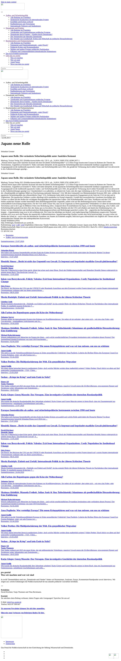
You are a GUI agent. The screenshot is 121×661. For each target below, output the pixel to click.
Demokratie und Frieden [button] (15, 95)
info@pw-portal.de (14, 602)
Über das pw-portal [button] (13, 123)
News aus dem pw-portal (19, 64)
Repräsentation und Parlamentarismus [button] (20, 108)
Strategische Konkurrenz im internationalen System (29, 20)
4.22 (13, 225)
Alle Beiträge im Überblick (20, 17)
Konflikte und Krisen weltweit (21, 22)
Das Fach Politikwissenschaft (17, 54)
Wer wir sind (15, 60)
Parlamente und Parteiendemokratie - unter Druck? (29, 45)
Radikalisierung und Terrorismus (22, 24)
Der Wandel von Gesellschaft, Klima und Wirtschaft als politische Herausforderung (41, 39)
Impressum (10, 641)
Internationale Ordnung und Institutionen (25, 26)
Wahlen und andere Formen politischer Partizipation (29, 49)
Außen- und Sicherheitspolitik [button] (17, 83)
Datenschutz (10, 644)
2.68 (18, 225)
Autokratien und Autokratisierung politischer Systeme (30, 32)
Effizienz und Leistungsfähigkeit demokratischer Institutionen (33, 51)
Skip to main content (8, 2)
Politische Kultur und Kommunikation (24, 47)
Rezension (9, 235)
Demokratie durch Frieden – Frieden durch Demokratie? (31, 34)
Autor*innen (15, 62)
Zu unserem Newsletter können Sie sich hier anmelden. (23, 609)
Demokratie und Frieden (15, 28)
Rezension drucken (8, 229)
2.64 (22, 225)
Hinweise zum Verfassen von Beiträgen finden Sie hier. (23, 613)
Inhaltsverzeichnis (110, 227)
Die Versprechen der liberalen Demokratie (26, 37)
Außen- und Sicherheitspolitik (17, 15)
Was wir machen (16, 58)
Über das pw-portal (13, 56)
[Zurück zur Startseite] (13, 9)
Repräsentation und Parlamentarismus (20, 41)
